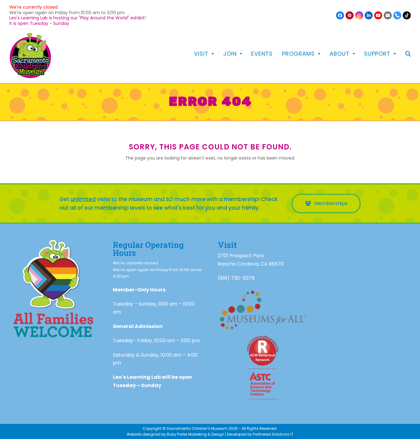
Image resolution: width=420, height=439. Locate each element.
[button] (408, 54)
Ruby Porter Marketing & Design (195, 434)
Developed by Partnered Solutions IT (260, 434)
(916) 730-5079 (236, 278)
